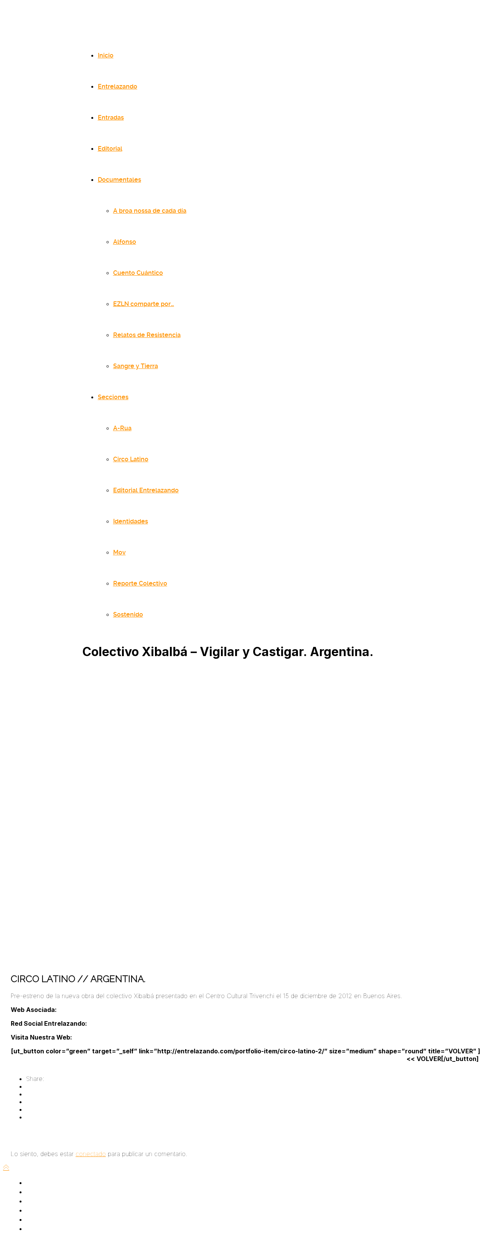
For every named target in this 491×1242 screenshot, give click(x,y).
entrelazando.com (97, 1037)
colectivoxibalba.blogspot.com (77, 1009)
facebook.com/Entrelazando (126, 1023)
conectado (91, 1154)
